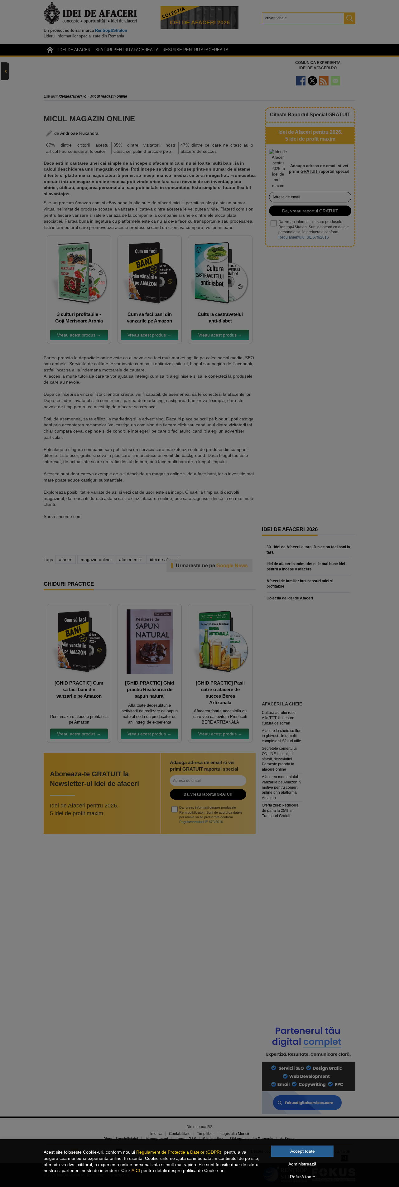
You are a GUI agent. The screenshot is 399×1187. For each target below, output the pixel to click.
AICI (136, 1170)
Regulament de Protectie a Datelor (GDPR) (178, 1152)
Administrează (302, 1163)
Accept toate (302, 1151)
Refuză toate (302, 1176)
